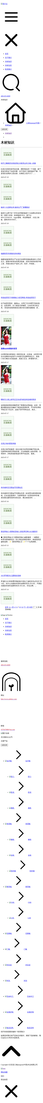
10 (22, 607)
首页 (6, 607)
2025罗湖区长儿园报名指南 (11, 575)
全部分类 (4, 129)
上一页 (11, 607)
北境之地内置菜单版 (8, 443)
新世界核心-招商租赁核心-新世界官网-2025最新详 (19, 531)
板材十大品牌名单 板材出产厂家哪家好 (15, 207)
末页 (31, 607)
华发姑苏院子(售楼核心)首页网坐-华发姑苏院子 (18, 297)
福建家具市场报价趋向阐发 (11, 253)
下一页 (26, 607)
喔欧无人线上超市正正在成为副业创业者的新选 (18, 399)
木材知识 (8, 125)
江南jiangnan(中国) (33, 123)
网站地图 (4, 1072)
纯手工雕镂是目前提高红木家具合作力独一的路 (18, 163)
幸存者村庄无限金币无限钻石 (12, 487)
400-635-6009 (5, 96)
